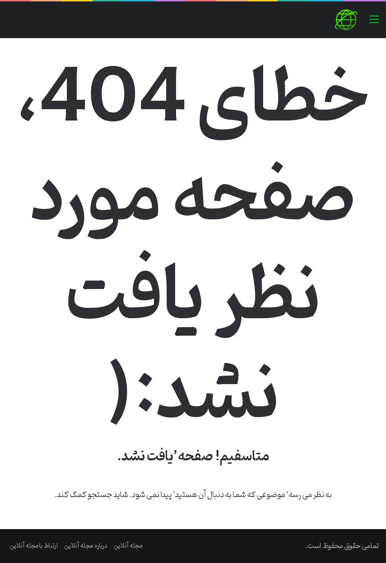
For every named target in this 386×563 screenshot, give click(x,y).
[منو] (374, 23)
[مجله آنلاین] (346, 20)
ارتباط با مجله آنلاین (33, 545)
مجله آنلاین (128, 545)
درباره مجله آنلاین (85, 545)
